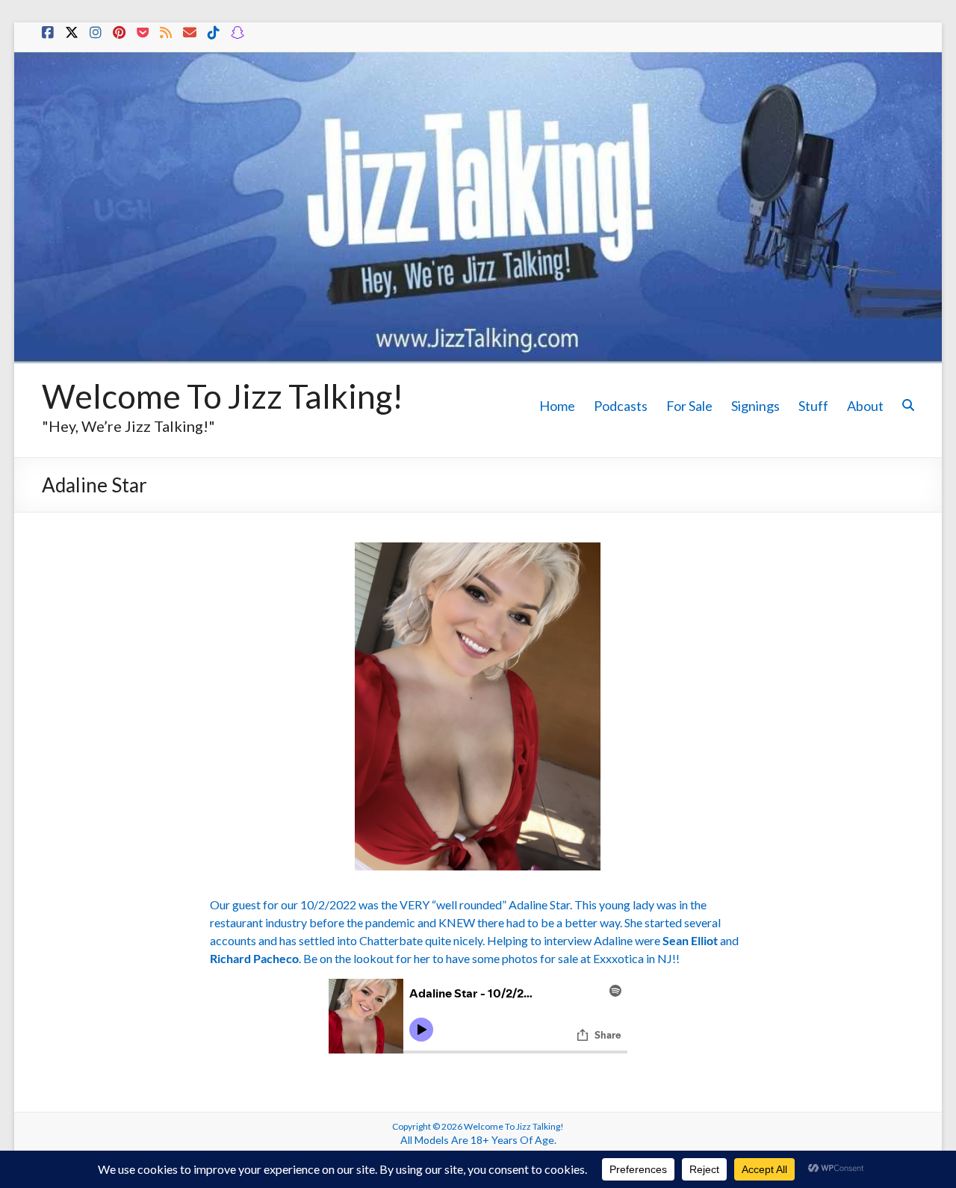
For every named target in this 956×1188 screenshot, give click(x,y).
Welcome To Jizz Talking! (222, 396)
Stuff (813, 405)
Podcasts (621, 405)
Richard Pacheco (254, 958)
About (865, 405)
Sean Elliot (690, 940)
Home (557, 405)
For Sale (689, 405)
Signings (755, 405)
